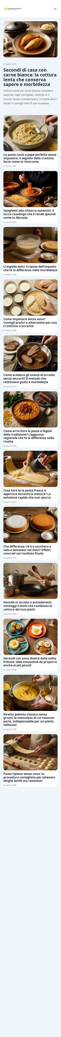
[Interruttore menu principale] (55, 9)
